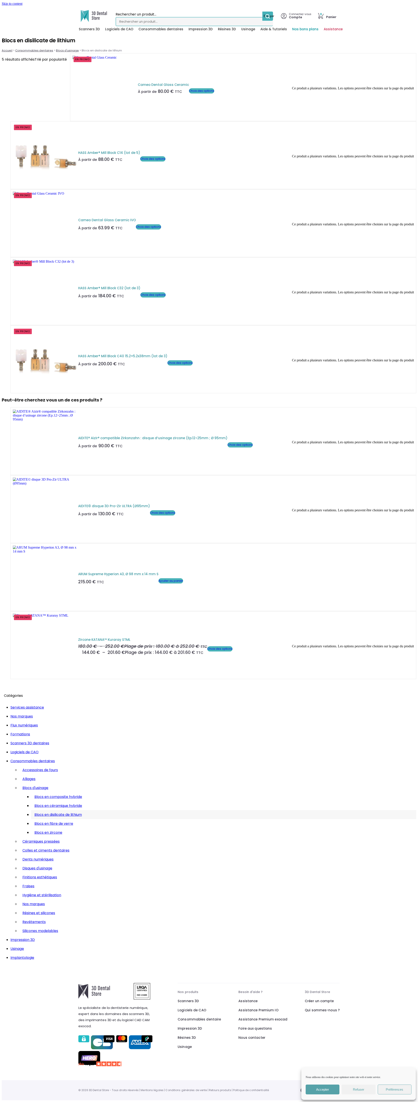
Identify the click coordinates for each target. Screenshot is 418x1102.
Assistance (333, 29)
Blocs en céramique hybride (58, 805)
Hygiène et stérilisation (41, 895)
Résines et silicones (38, 912)
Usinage (248, 29)
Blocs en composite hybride (58, 796)
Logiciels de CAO (119, 29)
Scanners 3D (89, 29)
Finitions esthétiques (39, 877)
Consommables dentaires (160, 29)
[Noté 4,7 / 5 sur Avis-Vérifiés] (116, 1063)
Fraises (28, 886)
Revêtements (34, 921)
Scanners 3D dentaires (29, 743)
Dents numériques (38, 859)
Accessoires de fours (40, 769)
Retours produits (220, 1090)
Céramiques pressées (41, 841)
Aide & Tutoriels (273, 29)
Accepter (322, 1089)
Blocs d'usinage (67, 50)
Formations (20, 734)
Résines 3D (227, 29)
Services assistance (27, 707)
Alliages (28, 778)
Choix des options (201, 91)
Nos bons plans (305, 29)
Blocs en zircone (48, 832)
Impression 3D (201, 29)
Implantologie (22, 957)
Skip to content (12, 3)
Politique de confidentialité (251, 1090)
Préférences (394, 1089)
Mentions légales (152, 1090)
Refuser (358, 1089)
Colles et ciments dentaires (45, 850)
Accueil (7, 50)
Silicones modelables (40, 930)
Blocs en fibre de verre (53, 823)
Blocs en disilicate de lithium (58, 814)
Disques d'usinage (37, 868)
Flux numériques (24, 725)
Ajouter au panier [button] (170, 581)
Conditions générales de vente (186, 1090)
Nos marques (21, 716)
